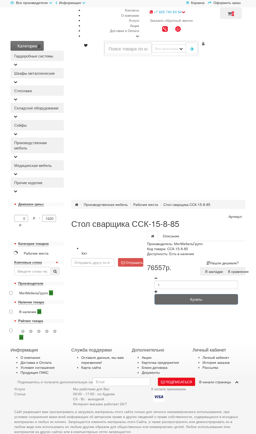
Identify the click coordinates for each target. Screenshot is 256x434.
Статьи (20, 393)
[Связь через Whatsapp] (178, 29)
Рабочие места (145, 204)
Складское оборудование (36, 107)
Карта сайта (91, 367)
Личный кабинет (215, 357)
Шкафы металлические (34, 73)
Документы (151, 372)
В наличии (30, 311)
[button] (203, 43)
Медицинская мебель (33, 165)
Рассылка (210, 367)
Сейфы (20, 125)
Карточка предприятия (160, 362)
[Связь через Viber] (165, 29)
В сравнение (236, 271)
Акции (134, 25)
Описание (171, 235)
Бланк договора (155, 367)
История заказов (216, 362)
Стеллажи (23, 90)
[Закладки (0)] (86, 45)
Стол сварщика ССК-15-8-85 (187, 204)
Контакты (132, 10)
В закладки (213, 271)
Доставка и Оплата (124, 30)
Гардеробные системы (33, 55)
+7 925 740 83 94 (167, 11)
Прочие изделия (28, 182)
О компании (130, 15)
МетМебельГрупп (36, 292)
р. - (37, 217)
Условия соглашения (37, 367)
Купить (196, 299)
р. (20, 224)
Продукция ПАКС (34, 372)
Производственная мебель (30, 145)
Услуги (134, 20)
